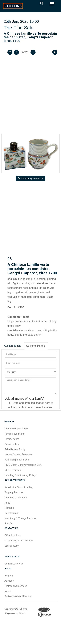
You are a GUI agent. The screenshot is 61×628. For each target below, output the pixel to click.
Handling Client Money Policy (20, 475)
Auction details (12, 345)
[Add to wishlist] (54, 52)
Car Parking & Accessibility (18, 540)
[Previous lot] (16, 52)
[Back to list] (9, 52)
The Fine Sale (18, 27)
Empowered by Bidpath (15, 613)
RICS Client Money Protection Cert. (23, 465)
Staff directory (11, 546)
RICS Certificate (12, 470)
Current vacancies (14, 563)
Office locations (12, 535)
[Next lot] (33, 52)
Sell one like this (35, 345)
